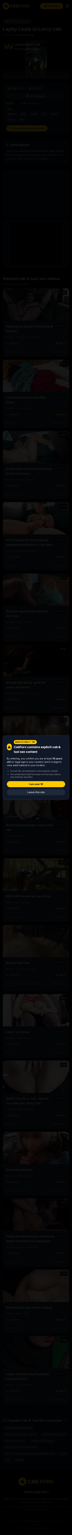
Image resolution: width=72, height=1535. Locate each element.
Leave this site (36, 792)
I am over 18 (36, 784)
